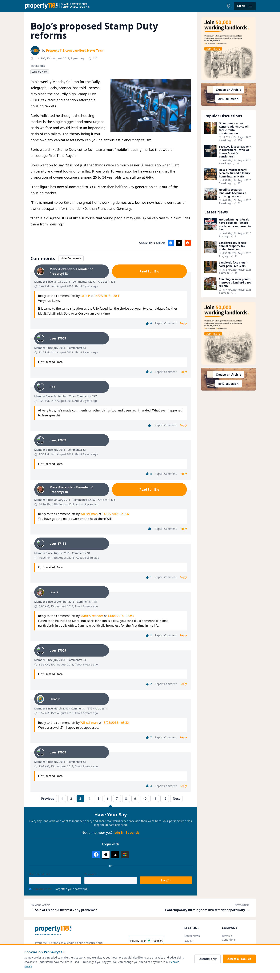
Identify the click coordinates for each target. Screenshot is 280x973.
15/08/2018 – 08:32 (115, 723)
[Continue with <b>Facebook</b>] (96, 854)
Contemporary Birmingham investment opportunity (205, 910)
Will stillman (89, 514)
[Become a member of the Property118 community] (228, 48)
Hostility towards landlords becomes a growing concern (232, 193)
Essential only (207, 959)
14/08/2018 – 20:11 (107, 296)
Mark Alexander (91, 616)
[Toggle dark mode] (229, 6)
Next (176, 798)
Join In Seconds (126, 832)
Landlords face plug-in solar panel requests (233, 264)
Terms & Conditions (229, 937)
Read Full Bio (149, 271)
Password (90, 874)
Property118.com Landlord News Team (75, 50)
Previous (47, 798)
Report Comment (166, 323)
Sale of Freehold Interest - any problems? (66, 910)
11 (154, 798)
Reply (183, 323)
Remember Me (42, 889)
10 (144, 798)
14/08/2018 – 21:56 (115, 514)
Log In (166, 880)
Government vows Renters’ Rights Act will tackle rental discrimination (234, 128)
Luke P (85, 296)
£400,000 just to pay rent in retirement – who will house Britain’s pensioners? (235, 151)
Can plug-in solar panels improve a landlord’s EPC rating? (235, 282)
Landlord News (40, 71)
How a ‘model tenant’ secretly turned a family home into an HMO (234, 173)
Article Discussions (191, 943)
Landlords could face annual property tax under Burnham (232, 246)
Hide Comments (71, 258)
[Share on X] (179, 243)
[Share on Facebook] (171, 243)
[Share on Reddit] (188, 243)
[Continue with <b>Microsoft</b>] (125, 854)
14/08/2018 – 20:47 (121, 616)
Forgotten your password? (71, 889)
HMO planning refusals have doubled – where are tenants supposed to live (235, 224)
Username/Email (39, 874)
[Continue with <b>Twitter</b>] (115, 854)
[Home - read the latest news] (124, 6)
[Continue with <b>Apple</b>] (106, 854)
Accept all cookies (239, 959)
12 (164, 798)
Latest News (192, 936)
